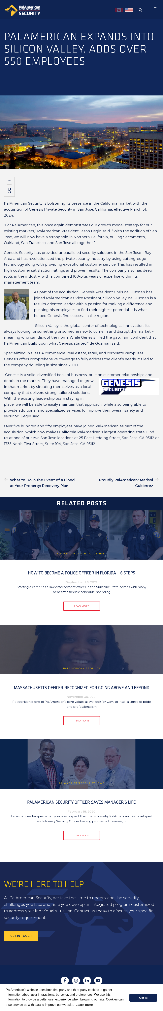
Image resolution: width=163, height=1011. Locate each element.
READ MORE (81, 606)
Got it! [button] (143, 997)
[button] (156, 8)
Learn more (84, 1004)
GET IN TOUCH (21, 936)
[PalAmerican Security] (26, 10)
